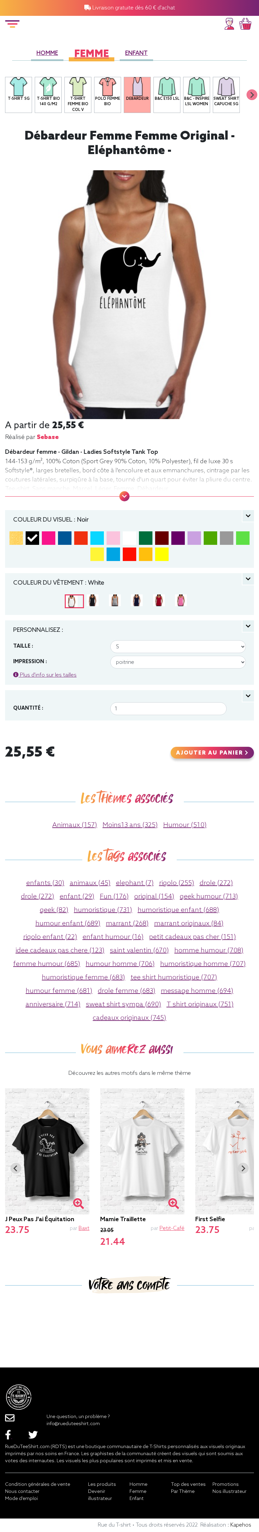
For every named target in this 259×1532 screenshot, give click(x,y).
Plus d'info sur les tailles (48, 675)
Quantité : (28, 708)
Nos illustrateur (229, 1492)
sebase (48, 437)
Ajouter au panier (210, 753)
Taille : (23, 646)
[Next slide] (252, 94)
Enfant (136, 53)
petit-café (172, 1228)
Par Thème (183, 1492)
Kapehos (240, 1525)
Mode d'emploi (21, 1499)
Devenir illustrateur (100, 1495)
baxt (84, 1228)
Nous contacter (22, 1492)
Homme (47, 53)
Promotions (225, 1484)
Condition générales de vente (37, 1484)
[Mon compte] (229, 23)
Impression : (30, 662)
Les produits (102, 1484)
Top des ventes (188, 1484)
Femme (91, 54)
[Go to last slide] (15, 1168)
